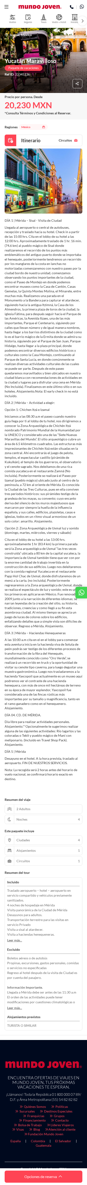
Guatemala (43, 1145)
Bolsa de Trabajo (29, 1125)
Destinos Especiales (57, 1111)
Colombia (38, 1141)
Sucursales (27, 1111)
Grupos (58, 1116)
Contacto (62, 1120)
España (15, 1141)
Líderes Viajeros (62, 1125)
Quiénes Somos (34, 1107)
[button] (6, 7)
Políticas (61, 1107)
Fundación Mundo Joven (45, 1134)
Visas (20, 1129)
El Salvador (63, 1141)
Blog (36, 1129)
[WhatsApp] (82, 7)
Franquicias (35, 1116)
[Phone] (72, 7)
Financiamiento (34, 1120)
